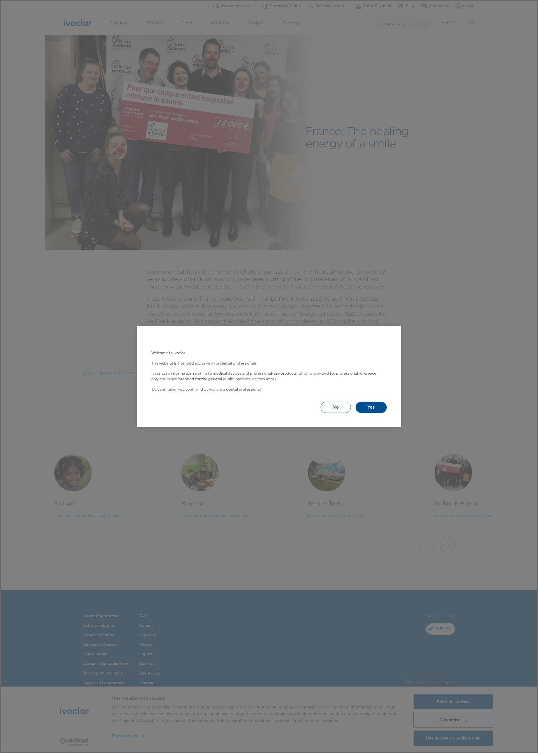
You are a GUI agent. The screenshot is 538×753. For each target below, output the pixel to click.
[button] (336, 407)
